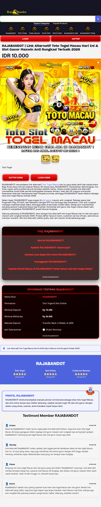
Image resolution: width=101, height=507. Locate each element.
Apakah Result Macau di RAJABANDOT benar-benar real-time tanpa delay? (50, 268)
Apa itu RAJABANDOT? (50, 240)
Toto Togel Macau (50, 184)
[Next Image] (99, 109)
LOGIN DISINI (44, 177)
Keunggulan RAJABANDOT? (50, 261)
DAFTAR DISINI (16, 177)
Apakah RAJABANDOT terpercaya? (50, 247)
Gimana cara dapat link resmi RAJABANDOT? (50, 254)
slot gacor (47, 200)
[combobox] (47, 19)
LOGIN (25, 39)
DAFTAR (76, 39)
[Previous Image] (2, 109)
